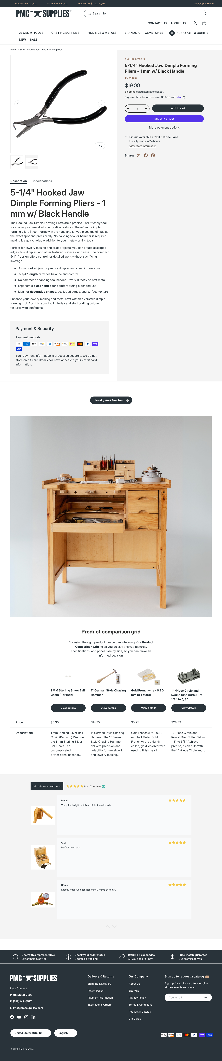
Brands (130, 32)
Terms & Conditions (140, 1004)
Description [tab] (18, 181)
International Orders (99, 1004)
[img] (74, 786)
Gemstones (154, 32)
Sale (33, 39)
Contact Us (157, 23)
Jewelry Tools (31, 32)
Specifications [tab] (42, 181)
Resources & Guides (192, 33)
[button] (204, 23)
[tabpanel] (59, 250)
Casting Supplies (65, 32)
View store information (142, 146)
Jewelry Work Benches (109, 400)
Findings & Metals (102, 32)
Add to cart (178, 108)
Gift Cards (135, 1018)
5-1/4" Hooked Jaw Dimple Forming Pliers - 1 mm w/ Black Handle (42, 50)
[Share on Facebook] (145, 155)
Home (13, 50)
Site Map (134, 990)
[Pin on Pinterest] (153, 155)
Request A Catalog (140, 1011)
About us (178, 23)
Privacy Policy (137, 997)
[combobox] (145, 13)
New (22, 39)
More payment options (164, 127)
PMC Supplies (26, 1049)
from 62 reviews (92, 786)
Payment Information (100, 997)
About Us (134, 983)
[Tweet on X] (138, 155)
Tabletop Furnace (204, 3)
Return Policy (96, 990)
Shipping (130, 91)
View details (68, 708)
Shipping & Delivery (99, 983)
